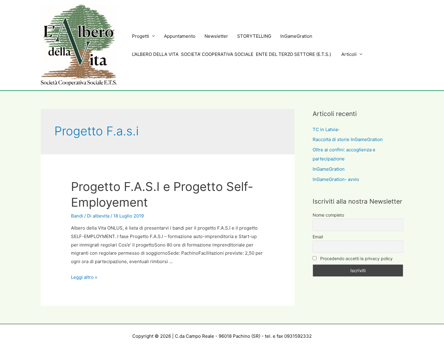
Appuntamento (179, 36)
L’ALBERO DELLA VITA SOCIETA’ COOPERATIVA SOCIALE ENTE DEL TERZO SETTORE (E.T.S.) (232, 54)
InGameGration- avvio (336, 179)
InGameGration (296, 36)
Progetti (140, 36)
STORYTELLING (254, 36)
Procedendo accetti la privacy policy (356, 258)
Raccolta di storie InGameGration (348, 139)
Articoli (349, 54)
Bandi (77, 216)
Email (318, 236)
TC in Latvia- (326, 129)
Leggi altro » (84, 277)
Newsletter (216, 36)
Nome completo (328, 215)
